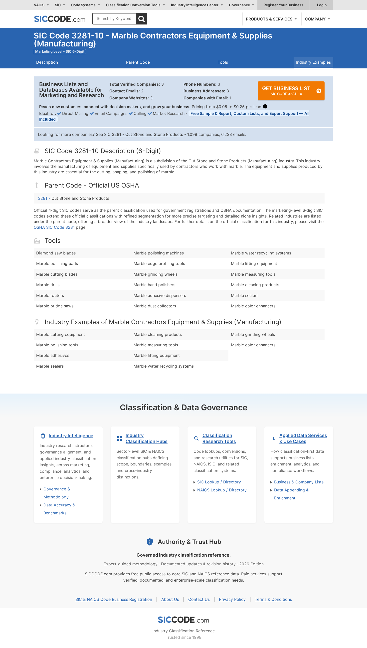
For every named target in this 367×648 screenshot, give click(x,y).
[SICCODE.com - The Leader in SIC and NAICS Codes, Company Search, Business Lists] (65, 18)
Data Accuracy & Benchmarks (59, 508)
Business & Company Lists (299, 481)
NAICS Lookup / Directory (222, 489)
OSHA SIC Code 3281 (54, 227)
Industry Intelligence (71, 435)
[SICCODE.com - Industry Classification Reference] (183, 620)
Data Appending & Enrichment (291, 493)
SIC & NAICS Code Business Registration (113, 599)
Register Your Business (283, 5)
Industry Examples (313, 62)
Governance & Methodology (56, 492)
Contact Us (199, 599)
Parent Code (138, 62)
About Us (170, 599)
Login (322, 5)
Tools (223, 62)
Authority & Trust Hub (189, 541)
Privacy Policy (232, 599)
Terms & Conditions (273, 599)
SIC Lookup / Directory (219, 481)
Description (47, 62)
